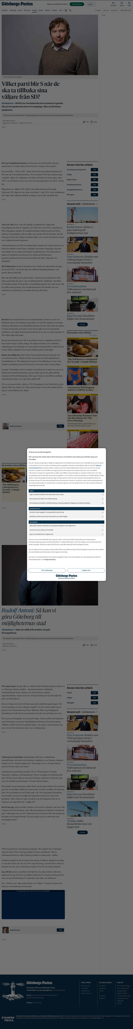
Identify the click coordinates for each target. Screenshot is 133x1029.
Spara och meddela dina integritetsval (41, 534)
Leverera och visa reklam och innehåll (41, 530)
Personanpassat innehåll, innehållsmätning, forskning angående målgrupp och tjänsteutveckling (60, 503)
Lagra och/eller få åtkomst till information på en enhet (47, 494)
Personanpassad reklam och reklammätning (43, 499)
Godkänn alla (86, 570)
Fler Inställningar (46, 570)
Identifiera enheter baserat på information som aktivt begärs (49, 516)
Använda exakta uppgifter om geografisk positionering (47, 512)
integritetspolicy (50, 559)
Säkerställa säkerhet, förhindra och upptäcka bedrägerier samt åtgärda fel (53, 526)
